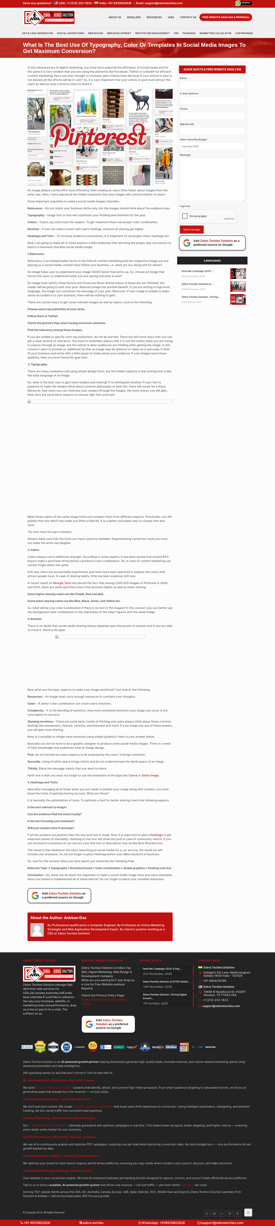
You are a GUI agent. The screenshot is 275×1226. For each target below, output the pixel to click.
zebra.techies (93, 1223)
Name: (183, 78)
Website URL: (187, 124)
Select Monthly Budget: (194, 139)
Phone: (184, 108)
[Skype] (207, 1213)
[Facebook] (215, 1213)
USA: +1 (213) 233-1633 (75, 3)
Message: (185, 154)
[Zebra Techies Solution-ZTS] (49, 24)
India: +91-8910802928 (115, 3)
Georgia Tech (62, 583)
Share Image (150, 775)
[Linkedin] (238, 1213)
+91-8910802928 (36, 1223)
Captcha (185, 206)
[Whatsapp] (243, 3)
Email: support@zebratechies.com (159, 3)
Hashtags (156, 835)
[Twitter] (230, 1213)
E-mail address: (189, 93)
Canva (133, 775)
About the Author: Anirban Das (58, 917)
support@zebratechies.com (221, 1006)
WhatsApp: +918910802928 (163, 1223)
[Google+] (222, 1213)
